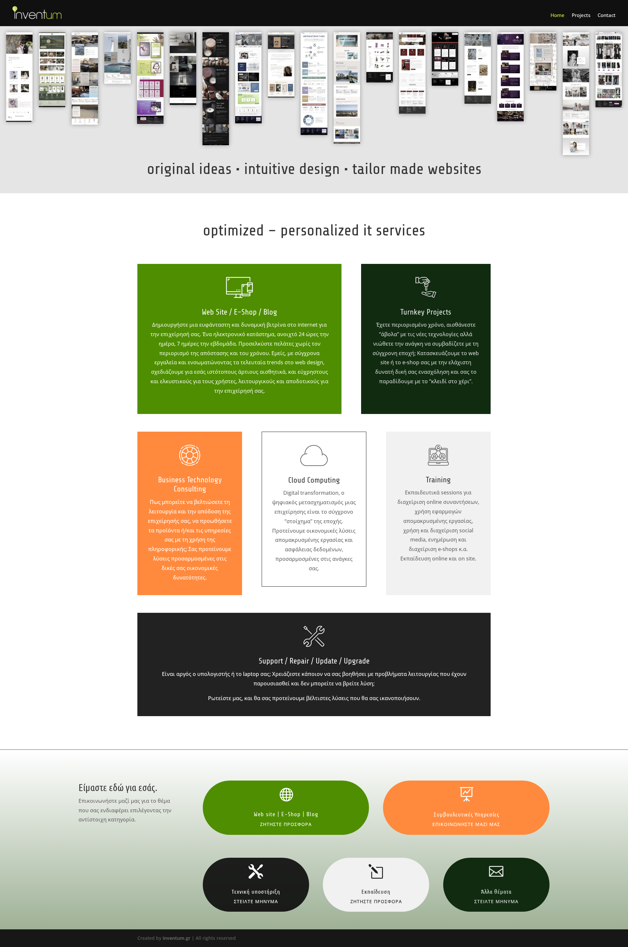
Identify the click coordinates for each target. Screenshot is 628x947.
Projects (581, 15)
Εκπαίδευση (376, 891)
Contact (607, 15)
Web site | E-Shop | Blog (286, 814)
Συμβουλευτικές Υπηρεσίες (466, 814)
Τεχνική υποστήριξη (256, 891)
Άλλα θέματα (496, 891)
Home (557, 15)
